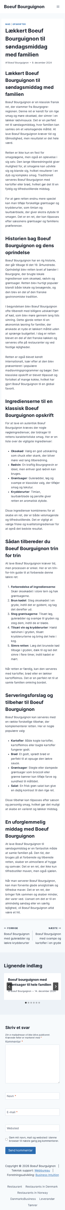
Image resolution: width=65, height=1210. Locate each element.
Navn (11, 1096)
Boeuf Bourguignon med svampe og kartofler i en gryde (48, 936)
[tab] (26, 1003)
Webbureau (42, 1170)
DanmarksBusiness (23, 1199)
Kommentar (14, 1041)
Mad (7, 24)
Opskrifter (19, 24)
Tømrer (32, 1205)
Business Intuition (47, 1175)
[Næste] (55, 986)
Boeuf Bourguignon (18, 62)
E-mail (12, 1112)
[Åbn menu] (58, 6)
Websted (13, 1128)
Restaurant (14, 1186)
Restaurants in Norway (32, 1192)
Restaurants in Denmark (42, 1186)
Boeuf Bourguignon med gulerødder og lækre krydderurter (17, 936)
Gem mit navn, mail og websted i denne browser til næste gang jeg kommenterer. (34, 1139)
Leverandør (47, 1199)
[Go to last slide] (9, 986)
